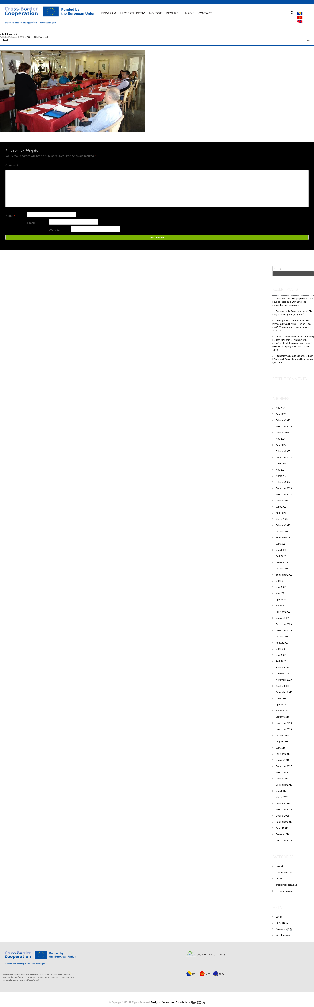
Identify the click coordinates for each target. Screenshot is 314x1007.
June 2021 (281, 587)
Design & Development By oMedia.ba (171, 1002)
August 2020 (282, 643)
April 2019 (281, 704)
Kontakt (205, 13)
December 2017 (284, 766)
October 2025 (282, 432)
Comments (284, 929)
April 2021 (281, 599)
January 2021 (282, 618)
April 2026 (281, 414)
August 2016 (282, 828)
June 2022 (281, 550)
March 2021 (282, 605)
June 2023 (281, 507)
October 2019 (282, 686)
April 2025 (281, 445)
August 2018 (282, 741)
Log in (279, 917)
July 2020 (280, 649)
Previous (5, 40)
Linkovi (188, 13)
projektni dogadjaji (285, 891)
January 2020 (282, 673)
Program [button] (108, 13)
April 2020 (281, 661)
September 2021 (284, 575)
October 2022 (282, 531)
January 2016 (282, 834)
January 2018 (282, 760)
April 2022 (281, 556)
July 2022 (280, 544)
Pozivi (279, 878)
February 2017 (283, 803)
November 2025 (284, 426)
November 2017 (284, 772)
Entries (282, 923)
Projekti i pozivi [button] (133, 13)
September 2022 (284, 537)
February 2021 (283, 612)
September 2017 (284, 785)
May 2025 (281, 439)
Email (32, 223)
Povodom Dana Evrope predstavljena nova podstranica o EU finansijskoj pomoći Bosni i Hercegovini (292, 301)
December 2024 (284, 457)
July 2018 (280, 748)
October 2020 (282, 636)
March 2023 (282, 519)
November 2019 (284, 680)
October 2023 (282, 500)
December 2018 (284, 723)
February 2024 (283, 482)
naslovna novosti (284, 872)
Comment (11, 165)
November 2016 (284, 809)
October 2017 (282, 778)
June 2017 (281, 791)
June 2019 (281, 698)
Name (10, 215)
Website (54, 230)
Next (310, 40)
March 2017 (282, 797)
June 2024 (281, 463)
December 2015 (284, 840)
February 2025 (283, 451)
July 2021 (280, 581)
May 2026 (281, 408)
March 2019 (282, 710)
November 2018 (284, 729)
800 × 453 (31, 37)
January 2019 (282, 717)
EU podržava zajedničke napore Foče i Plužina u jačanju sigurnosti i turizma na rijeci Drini (292, 359)
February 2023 (283, 525)
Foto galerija (43, 37)
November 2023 (284, 494)
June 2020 (281, 655)
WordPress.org (283, 935)
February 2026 (283, 420)
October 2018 (282, 735)
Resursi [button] (172, 13)
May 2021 (281, 593)
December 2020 (284, 624)
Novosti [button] (155, 13)
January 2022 (282, 562)
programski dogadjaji (286, 885)
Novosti (279, 866)
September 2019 (284, 692)
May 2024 (281, 470)
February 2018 (283, 754)
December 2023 (284, 488)
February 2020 (283, 667)
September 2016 (284, 822)
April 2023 (281, 513)
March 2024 (282, 476)
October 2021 (282, 568)
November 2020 (284, 630)
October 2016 (282, 816)
